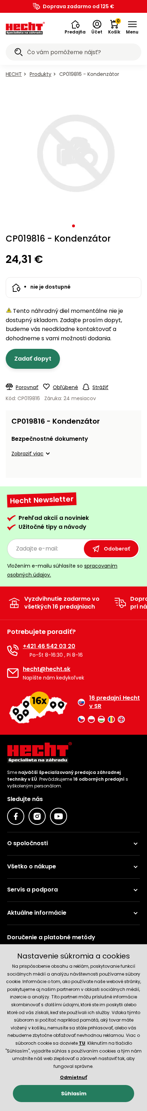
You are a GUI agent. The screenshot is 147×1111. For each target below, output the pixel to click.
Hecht (14, 74)
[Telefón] (13, 650)
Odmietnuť (73, 1077)
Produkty (40, 74)
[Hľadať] (18, 53)
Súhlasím (73, 1093)
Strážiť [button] (100, 387)
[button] (75, 27)
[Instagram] (37, 816)
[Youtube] (58, 816)
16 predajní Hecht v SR (114, 702)
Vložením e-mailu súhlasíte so (62, 570)
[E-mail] (13, 673)
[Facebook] (15, 816)
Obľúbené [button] (65, 387)
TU (82, 1043)
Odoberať (117, 548)
